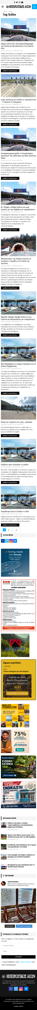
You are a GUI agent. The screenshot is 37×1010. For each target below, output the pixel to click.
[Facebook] (11, 989)
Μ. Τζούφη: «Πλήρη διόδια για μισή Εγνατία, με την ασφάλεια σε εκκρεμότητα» (18, 208)
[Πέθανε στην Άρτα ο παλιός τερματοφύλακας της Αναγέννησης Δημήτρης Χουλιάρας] (4, 825)
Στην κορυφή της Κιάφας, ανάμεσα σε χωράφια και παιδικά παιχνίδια (21, 856)
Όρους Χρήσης (26, 962)
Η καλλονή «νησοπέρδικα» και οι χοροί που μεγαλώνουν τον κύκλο (22, 846)
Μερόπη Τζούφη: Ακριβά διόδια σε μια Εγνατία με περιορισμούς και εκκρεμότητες (18, 318)
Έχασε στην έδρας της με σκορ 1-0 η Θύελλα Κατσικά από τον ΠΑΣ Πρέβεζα (21, 836)
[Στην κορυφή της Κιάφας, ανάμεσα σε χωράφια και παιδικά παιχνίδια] (4, 857)
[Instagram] (21, 989)
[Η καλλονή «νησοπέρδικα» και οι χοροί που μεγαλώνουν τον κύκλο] (4, 847)
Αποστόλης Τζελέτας (6, 424)
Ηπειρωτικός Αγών (6, 51)
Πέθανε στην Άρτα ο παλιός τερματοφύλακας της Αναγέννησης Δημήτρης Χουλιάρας (20, 825)
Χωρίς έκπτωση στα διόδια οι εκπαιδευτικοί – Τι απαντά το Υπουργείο (18, 101)
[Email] (26, 989)
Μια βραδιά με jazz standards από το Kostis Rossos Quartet (21, 866)
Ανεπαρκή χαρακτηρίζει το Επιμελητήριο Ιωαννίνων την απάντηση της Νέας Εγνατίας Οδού (18, 155)
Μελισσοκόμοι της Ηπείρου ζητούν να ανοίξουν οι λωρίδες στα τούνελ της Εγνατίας (16, 261)
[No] (35, 1003)
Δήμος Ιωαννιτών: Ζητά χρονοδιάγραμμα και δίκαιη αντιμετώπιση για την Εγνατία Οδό (17, 46)
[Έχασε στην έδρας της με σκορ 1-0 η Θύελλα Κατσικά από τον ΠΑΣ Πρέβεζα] (4, 837)
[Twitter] (16, 989)
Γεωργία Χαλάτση (5, 368)
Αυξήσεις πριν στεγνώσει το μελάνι (14, 464)
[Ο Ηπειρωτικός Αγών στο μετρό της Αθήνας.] (18, 905)
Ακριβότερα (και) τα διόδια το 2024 (15, 511)
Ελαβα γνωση (18, 1006)
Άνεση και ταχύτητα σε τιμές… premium (16, 422)
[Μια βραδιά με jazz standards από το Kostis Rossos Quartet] (4, 867)
